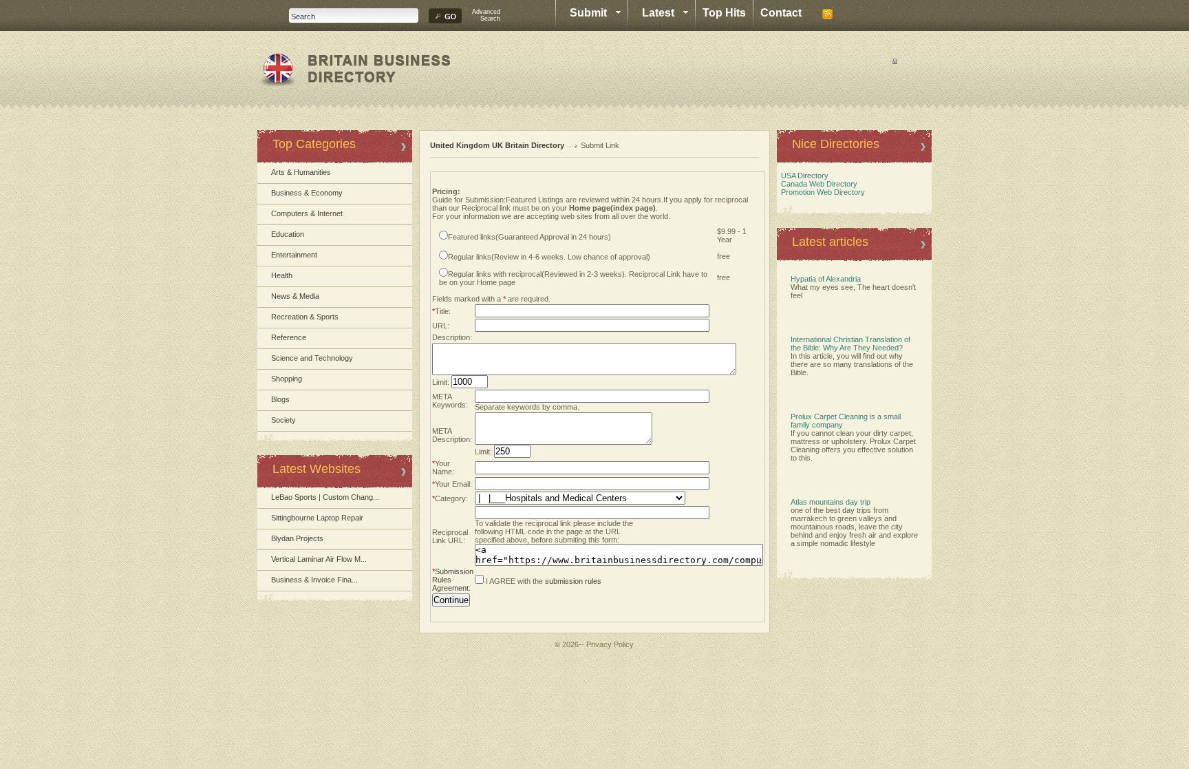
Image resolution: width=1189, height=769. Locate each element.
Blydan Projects (297, 538)
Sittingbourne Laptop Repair (317, 518)
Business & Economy (307, 193)
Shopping (286, 379)
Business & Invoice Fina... (314, 580)
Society (283, 420)
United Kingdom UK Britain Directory (497, 145)
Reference (288, 337)
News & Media (295, 296)
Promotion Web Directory (821, 192)
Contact (781, 13)
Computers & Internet (307, 213)
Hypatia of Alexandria (826, 279)
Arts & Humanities (301, 172)
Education (287, 234)
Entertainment (294, 255)
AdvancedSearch (486, 15)
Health (281, 275)
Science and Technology (312, 358)
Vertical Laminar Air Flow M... (319, 559)
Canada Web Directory (817, 184)
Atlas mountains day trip (830, 502)
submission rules (573, 581)
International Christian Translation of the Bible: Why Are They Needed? (850, 343)
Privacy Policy (610, 644)
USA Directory (802, 175)
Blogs (280, 399)
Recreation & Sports (305, 317)
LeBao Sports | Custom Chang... (325, 497)
